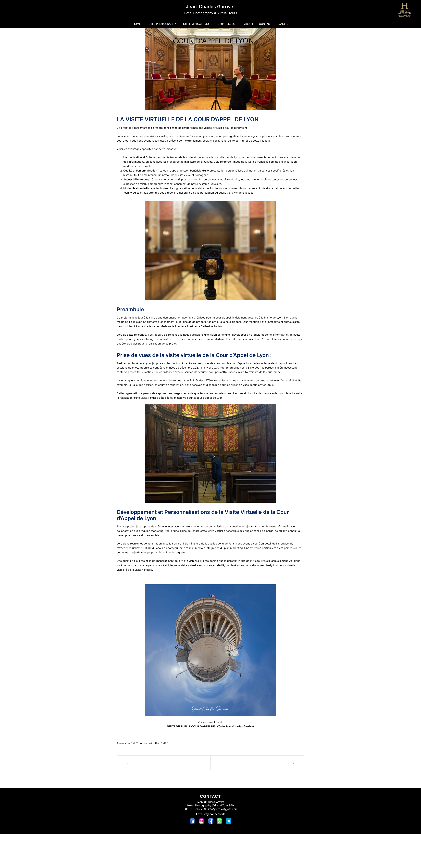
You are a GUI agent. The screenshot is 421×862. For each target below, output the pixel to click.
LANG (281, 24)
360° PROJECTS (228, 24)
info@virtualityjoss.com (222, 809)
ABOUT (248, 24)
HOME (137, 24)
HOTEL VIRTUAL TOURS (197, 24)
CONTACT (265, 24)
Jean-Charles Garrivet (210, 6)
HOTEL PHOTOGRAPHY (161, 24)
